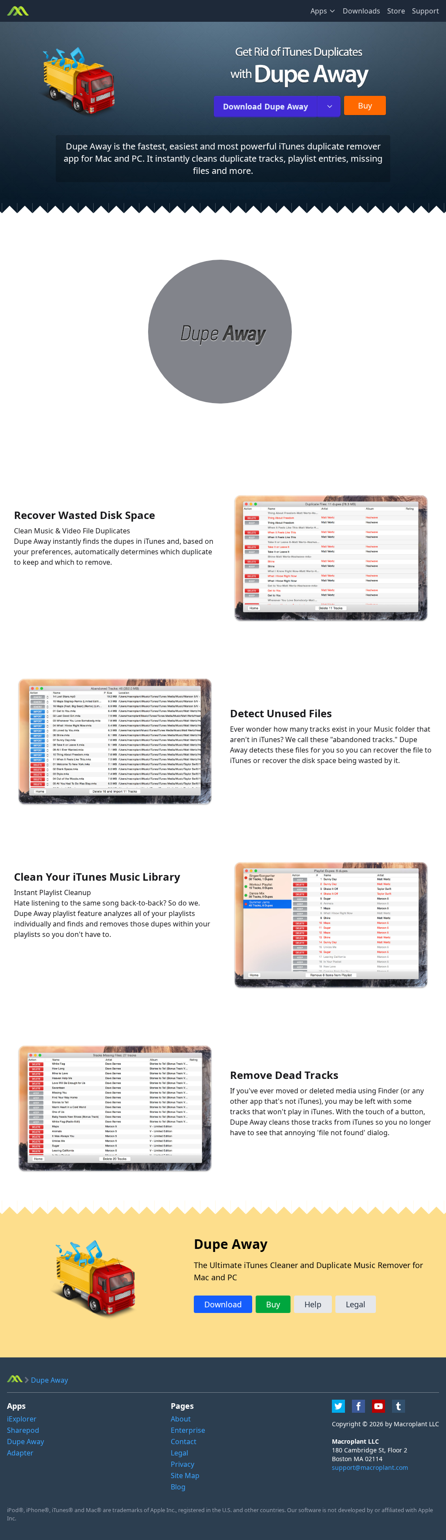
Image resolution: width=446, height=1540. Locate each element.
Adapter (20, 1453)
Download (265, 106)
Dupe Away (25, 1441)
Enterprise (188, 1430)
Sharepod (23, 1430)
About (181, 1419)
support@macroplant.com (370, 1467)
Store (396, 11)
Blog (178, 1487)
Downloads (361, 11)
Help (312, 1304)
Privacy (182, 1464)
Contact (183, 1441)
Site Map (185, 1475)
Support (425, 11)
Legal (355, 1304)
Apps (319, 11)
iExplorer (22, 1419)
